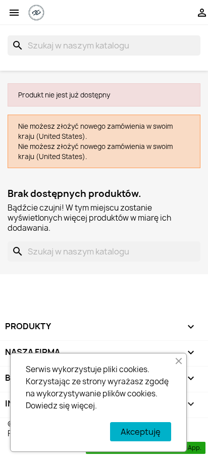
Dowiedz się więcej (60, 405)
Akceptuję (141, 431)
